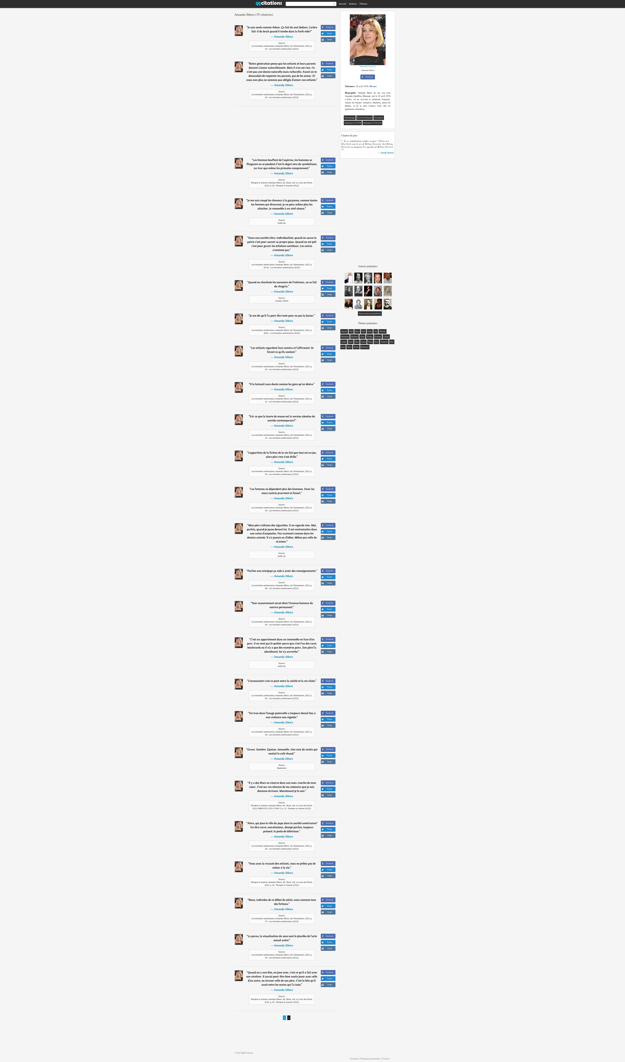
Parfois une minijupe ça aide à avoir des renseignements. (282, 571)
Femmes (384, 342)
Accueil (342, 4)
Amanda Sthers (283, 36)
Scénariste (378, 117)
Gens (362, 336)
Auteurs (353, 4)
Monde (382, 331)
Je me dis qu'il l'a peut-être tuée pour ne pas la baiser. (282, 315)
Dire (357, 342)
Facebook (354, 1058)
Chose (386, 336)
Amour (344, 331)
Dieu (370, 342)
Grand (344, 342)
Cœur (363, 342)
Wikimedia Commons (368, 66)
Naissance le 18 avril (372, 123)
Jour (343, 347)
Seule (356, 347)
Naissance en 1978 (353, 123)
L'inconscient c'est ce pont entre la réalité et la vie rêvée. (281, 681)
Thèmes (363, 4)
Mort (349, 347)
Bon (376, 342)
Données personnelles (370, 1058)
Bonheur (365, 347)
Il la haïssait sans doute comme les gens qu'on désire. (282, 384)
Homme (354, 336)
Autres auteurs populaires (370, 313)
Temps (370, 336)
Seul (351, 342)
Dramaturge (350, 117)
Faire (370, 331)
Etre (363, 331)
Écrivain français (364, 117)
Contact (386, 1058)
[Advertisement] (285, 131)
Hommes (345, 336)
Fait (351, 331)
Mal (392, 342)
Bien (357, 331)
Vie (375, 331)
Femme (378, 336)
